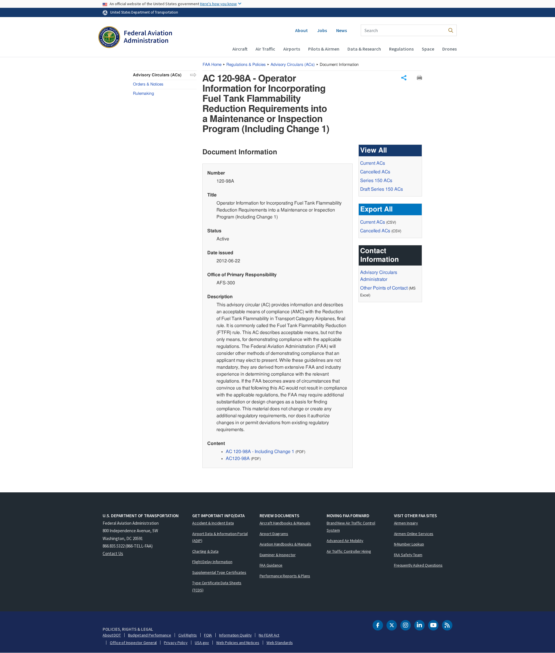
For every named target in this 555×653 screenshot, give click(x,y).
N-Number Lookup (409, 544)
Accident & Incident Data (213, 523)
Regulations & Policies (246, 65)
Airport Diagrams (274, 533)
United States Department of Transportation (144, 12)
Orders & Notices (148, 84)
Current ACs (372, 163)
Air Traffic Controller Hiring (349, 551)
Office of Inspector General (133, 643)
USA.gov (202, 643)
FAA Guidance (271, 565)
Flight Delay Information (212, 561)
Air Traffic (265, 49)
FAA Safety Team (408, 554)
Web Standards (280, 643)
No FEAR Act (269, 635)
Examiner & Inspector (278, 554)
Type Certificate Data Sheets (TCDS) (216, 586)
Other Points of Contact (384, 288)
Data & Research (364, 49)
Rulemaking (143, 94)
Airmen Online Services (414, 533)
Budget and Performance (149, 635)
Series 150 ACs (376, 180)
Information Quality (235, 635)
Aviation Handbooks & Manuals (285, 544)
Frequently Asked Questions (418, 565)
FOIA (208, 635)
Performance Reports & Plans (285, 575)
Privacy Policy (176, 643)
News (341, 30)
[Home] (135, 37)
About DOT (112, 635)
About (301, 30)
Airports (291, 49)
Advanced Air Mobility (345, 540)
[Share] (403, 77)
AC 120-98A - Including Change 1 (260, 451)
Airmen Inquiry (406, 523)
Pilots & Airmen (323, 49)
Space (428, 49)
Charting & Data (205, 551)
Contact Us (113, 553)
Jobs (322, 30)
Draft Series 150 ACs (381, 189)
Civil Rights (187, 635)
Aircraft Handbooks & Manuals (285, 523)
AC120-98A (238, 458)
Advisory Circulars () (293, 65)
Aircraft (239, 49)
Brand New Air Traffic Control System (351, 526)
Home (212, 65)
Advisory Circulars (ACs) (157, 75)
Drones (449, 49)
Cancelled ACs (375, 172)
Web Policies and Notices (237, 643)
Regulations (401, 49)
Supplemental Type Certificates (219, 572)
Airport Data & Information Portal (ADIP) (220, 537)
